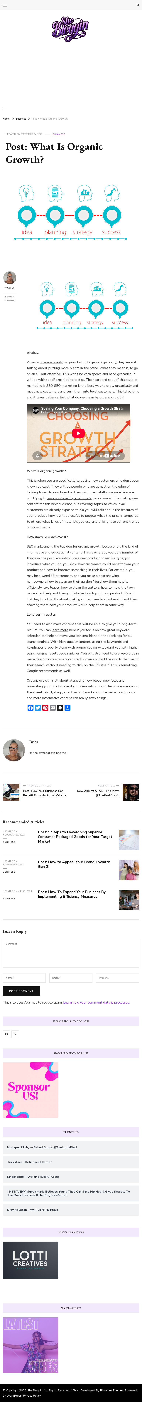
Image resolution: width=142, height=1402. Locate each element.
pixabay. (33, 352)
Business (59, 134)
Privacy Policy (32, 1396)
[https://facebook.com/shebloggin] (6, 1034)
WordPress (14, 1396)
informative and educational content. (54, 552)
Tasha (9, 287)
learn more (60, 630)
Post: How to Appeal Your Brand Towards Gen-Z (74, 864)
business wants (51, 362)
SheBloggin (34, 1390)
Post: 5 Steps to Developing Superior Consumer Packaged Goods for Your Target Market (75, 837)
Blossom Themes (111, 1390)
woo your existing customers (69, 498)
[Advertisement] (71, 71)
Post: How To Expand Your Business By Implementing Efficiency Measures (72, 894)
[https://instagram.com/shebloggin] (15, 1034)
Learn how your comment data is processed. (96, 1002)
